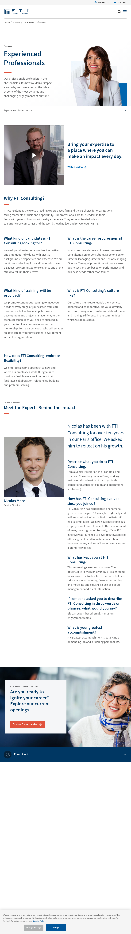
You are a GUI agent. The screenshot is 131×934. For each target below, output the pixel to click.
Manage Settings (33, 928)
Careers (16, 22)
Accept (56, 928)
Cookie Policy (39, 921)
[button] (77, 167)
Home (7, 22)
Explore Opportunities (25, 724)
